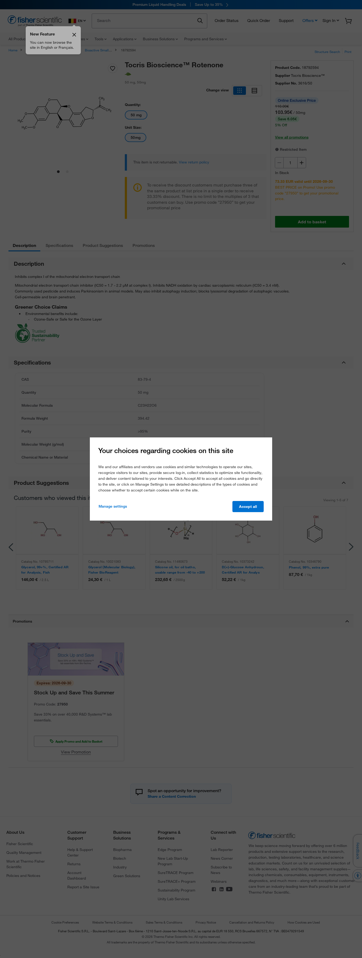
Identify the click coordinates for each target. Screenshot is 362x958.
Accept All (248, 506)
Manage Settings (113, 506)
